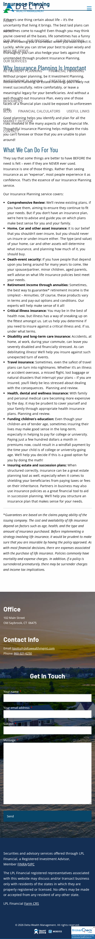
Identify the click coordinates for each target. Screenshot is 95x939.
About (8, 31)
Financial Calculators (39, 111)
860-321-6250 (23, 653)
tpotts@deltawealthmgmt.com (33, 648)
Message (23, 740)
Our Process (38, 41)
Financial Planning (66, 71)
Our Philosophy (70, 41)
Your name (25, 691)
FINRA (22, 864)
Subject (22, 724)
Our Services (15, 61)
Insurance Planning (21, 91)
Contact (11, 131)
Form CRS (31, 903)
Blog (7, 111)
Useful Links (78, 111)
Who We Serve (16, 51)
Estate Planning (64, 81)
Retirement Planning (22, 71)
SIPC (31, 864)
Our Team (11, 41)
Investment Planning (23, 81)
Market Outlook (18, 121)
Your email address (30, 708)
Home (8, 21)
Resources (13, 101)
